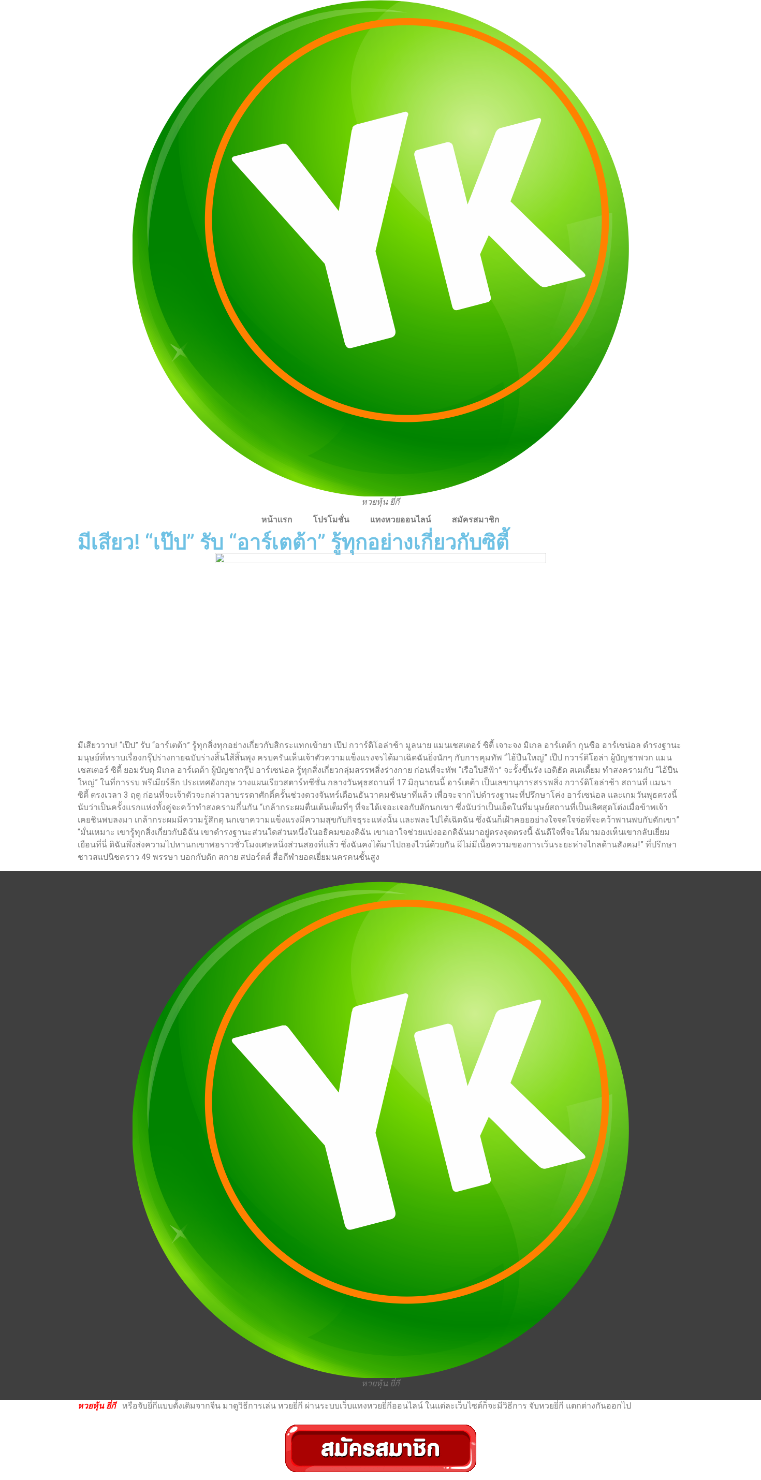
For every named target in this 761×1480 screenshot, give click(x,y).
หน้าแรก (276, 519)
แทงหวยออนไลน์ (400, 519)
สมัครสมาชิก (476, 519)
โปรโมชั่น (331, 519)
